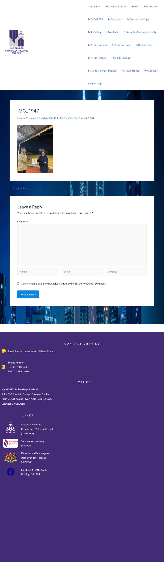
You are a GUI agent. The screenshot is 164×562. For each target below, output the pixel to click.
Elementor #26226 (116, 6)
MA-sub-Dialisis (97, 57)
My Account (150, 70)
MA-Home (113, 32)
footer (134, 6)
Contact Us (94, 6)
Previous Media (20, 188)
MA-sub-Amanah (121, 44)
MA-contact (115, 19)
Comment (23, 221)
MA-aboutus (151, 6)
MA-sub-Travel (130, 70)
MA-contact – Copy (138, 19)
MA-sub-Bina (144, 44)
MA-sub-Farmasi (121, 57)
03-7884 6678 (21, 371)
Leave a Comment (27, 118)
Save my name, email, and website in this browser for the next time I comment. (63, 283)
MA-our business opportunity (140, 32)
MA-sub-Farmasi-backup (102, 70)
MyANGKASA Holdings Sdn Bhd (42, 59)
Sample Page (95, 83)
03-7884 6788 (20, 366)
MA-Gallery (94, 32)
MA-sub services (97, 44)
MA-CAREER (95, 19)
